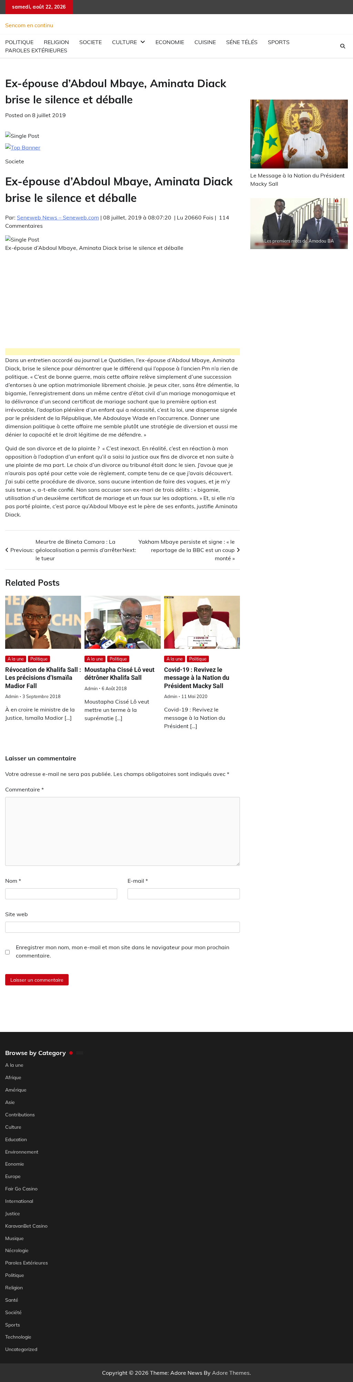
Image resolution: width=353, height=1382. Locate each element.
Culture (124, 42)
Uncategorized (21, 1349)
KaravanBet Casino (26, 1226)
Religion (14, 1287)
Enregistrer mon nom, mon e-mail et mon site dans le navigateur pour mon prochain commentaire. (122, 951)
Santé (11, 1300)
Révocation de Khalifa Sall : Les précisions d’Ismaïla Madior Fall (43, 677)
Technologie (18, 1337)
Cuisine (205, 42)
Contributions (20, 1114)
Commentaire (24, 789)
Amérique (16, 1090)
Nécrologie (17, 1250)
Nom (13, 880)
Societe (90, 42)
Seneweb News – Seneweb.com (58, 217)
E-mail (138, 880)
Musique (14, 1238)
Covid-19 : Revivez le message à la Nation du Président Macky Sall (196, 677)
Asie (10, 1102)
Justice (12, 1213)
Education (16, 1139)
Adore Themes (231, 1372)
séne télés (242, 42)
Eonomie (14, 1164)
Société (13, 1312)
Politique (39, 659)
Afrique (13, 1077)
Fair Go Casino (21, 1188)
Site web (16, 914)
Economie (169, 42)
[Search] (342, 46)
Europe (13, 1176)
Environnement (21, 1152)
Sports (279, 42)
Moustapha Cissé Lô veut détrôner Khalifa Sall (119, 673)
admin (11, 696)
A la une (16, 659)
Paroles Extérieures (36, 50)
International (19, 1201)
